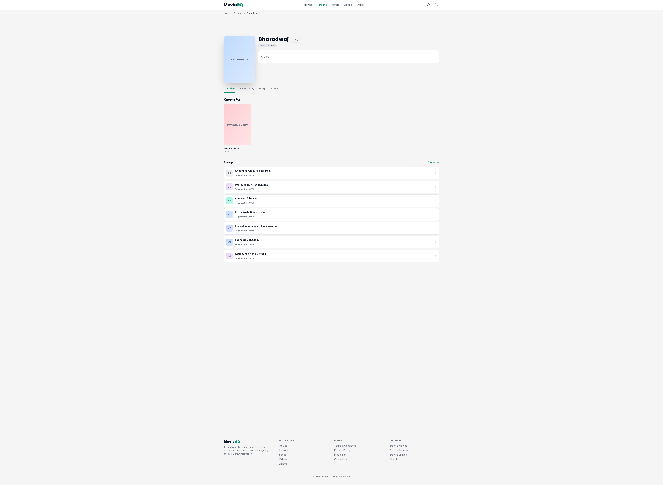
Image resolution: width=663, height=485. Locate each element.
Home (227, 13)
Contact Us (340, 459)
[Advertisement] (331, 24)
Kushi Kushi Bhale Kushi (250, 212)
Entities (361, 4)
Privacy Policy (342, 450)
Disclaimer (340, 454)
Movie (233, 5)
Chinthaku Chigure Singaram (253, 170)
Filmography (246, 88)
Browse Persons (399, 450)
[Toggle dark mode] (436, 5)
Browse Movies (398, 445)
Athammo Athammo (246, 198)
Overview (229, 88)
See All (432, 162)
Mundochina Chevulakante (251, 184)
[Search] (428, 5)
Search (394, 459)
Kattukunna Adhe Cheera (250, 253)
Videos (348, 4)
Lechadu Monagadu (247, 239)
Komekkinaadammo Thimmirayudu (256, 226)
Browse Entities (398, 454)
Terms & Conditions (345, 445)
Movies (308, 4)
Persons (322, 4)
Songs (335, 4)
